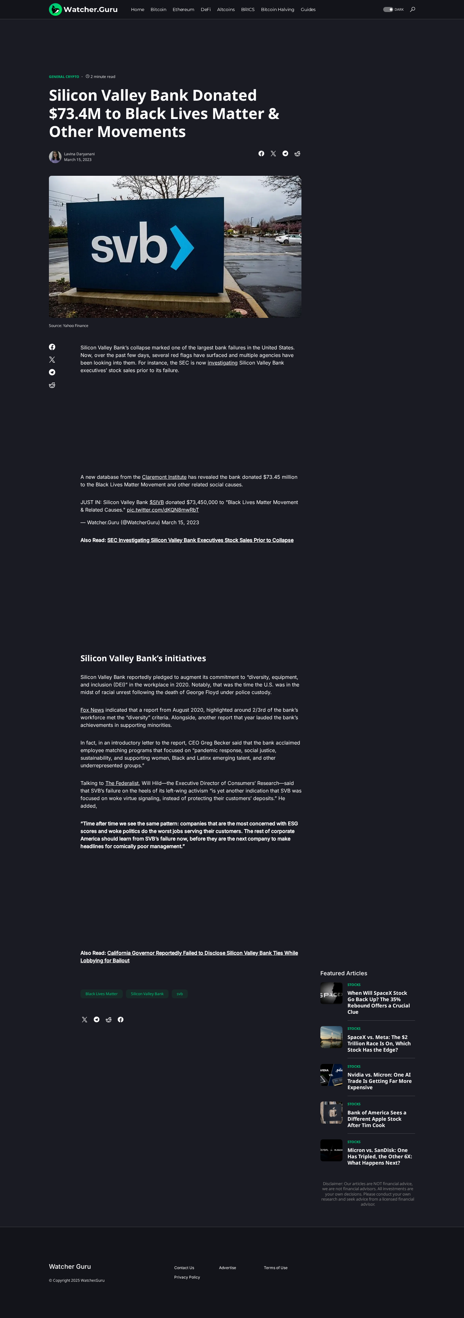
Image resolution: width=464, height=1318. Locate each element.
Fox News (92, 710)
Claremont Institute (164, 477)
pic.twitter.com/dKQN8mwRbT (163, 510)
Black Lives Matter (102, 993)
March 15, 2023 (180, 522)
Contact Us (184, 1267)
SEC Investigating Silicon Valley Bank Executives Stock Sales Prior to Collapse (200, 540)
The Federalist (122, 783)
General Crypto (64, 76)
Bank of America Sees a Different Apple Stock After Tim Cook (377, 1118)
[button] (393, 9)
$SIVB (157, 502)
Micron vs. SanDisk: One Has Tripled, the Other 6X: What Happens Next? (380, 1156)
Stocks (354, 984)
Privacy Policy (187, 1277)
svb (180, 993)
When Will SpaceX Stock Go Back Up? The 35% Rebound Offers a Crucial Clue (379, 1002)
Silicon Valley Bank (147, 993)
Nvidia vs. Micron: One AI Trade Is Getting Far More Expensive (380, 1081)
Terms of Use (276, 1267)
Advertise (227, 1267)
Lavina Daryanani (79, 154)
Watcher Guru (70, 1266)
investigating (223, 362)
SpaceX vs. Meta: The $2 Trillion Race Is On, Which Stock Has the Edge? (379, 1043)
